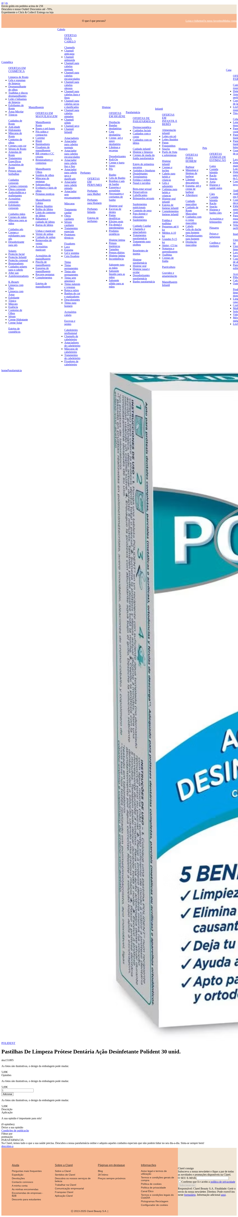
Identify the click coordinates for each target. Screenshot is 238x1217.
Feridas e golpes (142, 179)
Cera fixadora (71, 256)
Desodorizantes (117, 156)
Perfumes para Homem (94, 201)
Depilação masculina (191, 243)
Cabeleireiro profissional (71, 332)
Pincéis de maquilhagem (43, 263)
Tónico (12, 300)
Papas (165, 142)
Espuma (68, 249)
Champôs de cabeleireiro (71, 338)
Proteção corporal (18, 260)
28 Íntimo (103, 1174)
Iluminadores (43, 144)
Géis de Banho (117, 177)
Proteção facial (16, 254)
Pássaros (214, 227)
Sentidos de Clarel (65, 1174)
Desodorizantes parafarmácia (141, 277)
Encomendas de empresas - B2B (27, 1194)
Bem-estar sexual (142, 188)
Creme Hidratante (18, 319)
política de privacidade (222, 1181)
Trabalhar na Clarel (65, 1184)
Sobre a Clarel (63, 1171)
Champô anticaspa (69, 52)
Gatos (212, 166)
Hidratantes (14, 130)
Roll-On (113, 159)
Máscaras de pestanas (42, 180)
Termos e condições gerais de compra (157, 1179)
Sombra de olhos (45, 175)
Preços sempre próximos (111, 1178)
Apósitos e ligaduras (144, 170)
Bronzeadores (16, 263)
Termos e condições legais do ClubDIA (157, 1196)
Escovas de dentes (115, 210)
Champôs (69, 47)
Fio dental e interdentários (116, 226)
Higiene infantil (166, 163)
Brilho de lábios (44, 209)
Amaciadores (71, 138)
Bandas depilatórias (115, 127)
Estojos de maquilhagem (43, 285)
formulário (190, 1194)
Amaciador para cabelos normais (71, 144)
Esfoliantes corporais (14, 206)
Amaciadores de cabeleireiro (72, 344)
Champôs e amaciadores (139, 230)
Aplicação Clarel (64, 1195)
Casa (228, 69)
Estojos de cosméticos (14, 330)
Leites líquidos (170, 139)
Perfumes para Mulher (94, 192)
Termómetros (140, 176)
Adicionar (7, 1094)
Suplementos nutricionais (140, 206)
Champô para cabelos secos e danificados (71, 104)
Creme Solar (15, 322)
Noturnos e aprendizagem (169, 250)
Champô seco (71, 125)
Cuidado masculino (191, 203)
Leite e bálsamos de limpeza (17, 101)
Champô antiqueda (69, 58)
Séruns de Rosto (17, 148)
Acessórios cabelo (70, 313)
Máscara (13, 303)
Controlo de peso (142, 210)
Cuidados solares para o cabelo (17, 268)
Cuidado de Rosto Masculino (192, 210)
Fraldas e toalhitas (167, 222)
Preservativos (140, 192)
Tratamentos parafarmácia (140, 237)
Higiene (106, 107)
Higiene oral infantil (169, 200)
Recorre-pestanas (45, 274)
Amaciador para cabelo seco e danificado (70, 174)
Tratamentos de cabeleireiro (72, 357)
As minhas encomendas (25, 1189)
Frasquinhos (168, 145)
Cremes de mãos (17, 217)
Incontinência (116, 258)
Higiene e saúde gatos (215, 186)
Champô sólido (69, 121)
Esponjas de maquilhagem (43, 270)
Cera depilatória (114, 133)
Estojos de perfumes (93, 220)
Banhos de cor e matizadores (72, 295)
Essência (13, 307)
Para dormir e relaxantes (140, 215)
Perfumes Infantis (92, 210)
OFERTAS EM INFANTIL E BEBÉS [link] (169, 119)
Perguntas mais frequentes (27, 1171)
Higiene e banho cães (215, 211)
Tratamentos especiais (71, 230)
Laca (67, 246)
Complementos (44, 277)
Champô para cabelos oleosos (71, 85)
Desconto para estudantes (26, 1199)
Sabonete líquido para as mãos (117, 274)
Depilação (114, 122)
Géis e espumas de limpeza (16, 82)
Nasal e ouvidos (141, 182)
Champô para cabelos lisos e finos (72, 94)
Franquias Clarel (64, 1192)
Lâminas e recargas (114, 149)
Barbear (190, 166)
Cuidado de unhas (45, 237)
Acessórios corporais (14, 200)
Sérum (12, 316)
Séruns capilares (69, 224)
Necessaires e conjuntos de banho (116, 196)
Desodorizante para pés (16, 243)
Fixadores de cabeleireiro (71, 363)
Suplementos (140, 219)
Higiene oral (115, 205)
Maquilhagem (36, 107)
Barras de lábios (44, 224)
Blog (100, 1171)
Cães (212, 193)
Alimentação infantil (169, 132)
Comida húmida (213, 171)
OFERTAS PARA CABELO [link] (70, 38)
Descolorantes (72, 299)
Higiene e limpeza (143, 151)
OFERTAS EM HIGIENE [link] (117, 115)
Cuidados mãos (16, 214)
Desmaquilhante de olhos (17, 88)
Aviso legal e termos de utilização (154, 1172)
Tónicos (12, 114)
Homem (183, 148)
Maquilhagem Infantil (169, 283)
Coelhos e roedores (214, 244)
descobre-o (7, 1146)
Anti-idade (14, 126)
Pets (204, 147)
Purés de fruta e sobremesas (169, 153)
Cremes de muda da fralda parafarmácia (144, 157)
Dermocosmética (142, 127)
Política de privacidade (153, 1187)
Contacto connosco (22, 1182)
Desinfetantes (140, 173)
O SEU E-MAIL (187, 1177)
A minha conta (20, 1185)
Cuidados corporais (13, 181)
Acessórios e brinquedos (216, 220)
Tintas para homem (70, 304)
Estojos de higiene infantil (170, 206)
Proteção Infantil (17, 257)
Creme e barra (116, 162)
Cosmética (7, 62)
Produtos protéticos (114, 232)
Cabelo (61, 29)
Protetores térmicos (69, 236)
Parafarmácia (133, 112)
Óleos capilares (69, 217)
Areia (212, 181)
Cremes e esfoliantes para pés (16, 235)
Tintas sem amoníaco (70, 279)
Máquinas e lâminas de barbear (192, 173)
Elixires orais (116, 221)
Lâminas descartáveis (192, 181)
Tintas (67, 262)
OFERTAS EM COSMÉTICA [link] (17, 70)
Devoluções (18, 1178)
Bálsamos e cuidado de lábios (45, 220)
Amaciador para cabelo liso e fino (70, 163)
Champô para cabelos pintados (71, 113)
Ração (212, 175)
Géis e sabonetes (167, 184)
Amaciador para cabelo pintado (70, 185)
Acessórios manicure (42, 248)
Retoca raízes (71, 290)
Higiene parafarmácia (140, 261)
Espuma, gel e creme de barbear (193, 189)
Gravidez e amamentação (169, 274)
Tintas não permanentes (71, 273)
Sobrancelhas (43, 184)
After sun (13, 272)
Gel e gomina (71, 253)
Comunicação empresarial (69, 1188)
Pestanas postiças (45, 193)
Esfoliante (13, 297)
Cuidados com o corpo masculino (193, 220)
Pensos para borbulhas (14, 172)
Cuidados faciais (142, 130)
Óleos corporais (17, 189)
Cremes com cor (17, 145)
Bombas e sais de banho (117, 183)
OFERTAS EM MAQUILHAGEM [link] (46, 115)
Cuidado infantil (142, 148)
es (6, 2)
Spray (112, 165)
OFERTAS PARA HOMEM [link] (192, 158)
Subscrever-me (187, 1185)
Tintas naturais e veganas (72, 286)
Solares (12, 250)
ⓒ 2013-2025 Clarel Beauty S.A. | (89, 1211)
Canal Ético (147, 1191)
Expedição (17, 1174)
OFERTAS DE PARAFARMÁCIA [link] (144, 120)
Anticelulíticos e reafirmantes (17, 194)
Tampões (114, 249)
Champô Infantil (69, 131)
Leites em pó (169, 136)
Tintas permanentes (71, 267)
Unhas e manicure (45, 230)
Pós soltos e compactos (42, 133)
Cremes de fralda (168, 259)
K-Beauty (13, 281)
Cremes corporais (18, 186)
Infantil (159, 108)
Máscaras (69, 203)
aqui (223, 1194)
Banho (112, 174)
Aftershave (192, 195)
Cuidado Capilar (142, 225)
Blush (39, 141)
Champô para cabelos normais (71, 66)
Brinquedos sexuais (143, 198)
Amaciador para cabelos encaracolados (72, 153)
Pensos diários (117, 252)
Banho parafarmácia (144, 281)
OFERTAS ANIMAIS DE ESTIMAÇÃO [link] (217, 157)
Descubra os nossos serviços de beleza (73, 1180)
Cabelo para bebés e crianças (168, 176)
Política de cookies (151, 1184)
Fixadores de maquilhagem (43, 149)
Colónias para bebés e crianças (169, 192)
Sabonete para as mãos (116, 266)
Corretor (40, 137)
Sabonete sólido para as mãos (116, 283)
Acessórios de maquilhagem (43, 257)
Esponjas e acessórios (115, 189)
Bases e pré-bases (45, 128)
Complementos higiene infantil (170, 213)
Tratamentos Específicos (15, 160)
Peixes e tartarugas (214, 235)
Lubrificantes (140, 195)
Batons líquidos (44, 206)
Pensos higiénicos (114, 245)
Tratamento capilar (70, 211)
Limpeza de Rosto (18, 77)
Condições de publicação (15, 1130)
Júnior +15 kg (169, 245)
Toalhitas (167, 254)
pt (2, 2)
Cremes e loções (167, 169)
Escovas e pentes (69, 322)
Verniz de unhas (44, 234)
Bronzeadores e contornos (44, 161)
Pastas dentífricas (114, 217)
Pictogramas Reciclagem (154, 1201)
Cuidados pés (15, 229)
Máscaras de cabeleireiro (71, 350)
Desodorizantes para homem (194, 237)
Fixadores (69, 243)
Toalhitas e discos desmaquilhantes (18, 94)
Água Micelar (16, 111)
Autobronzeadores (18, 276)
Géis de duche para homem (193, 231)
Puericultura (168, 266)
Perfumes (85, 172)
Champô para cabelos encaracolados (72, 75)
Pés (111, 168)
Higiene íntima (117, 239)
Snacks (166, 148)
